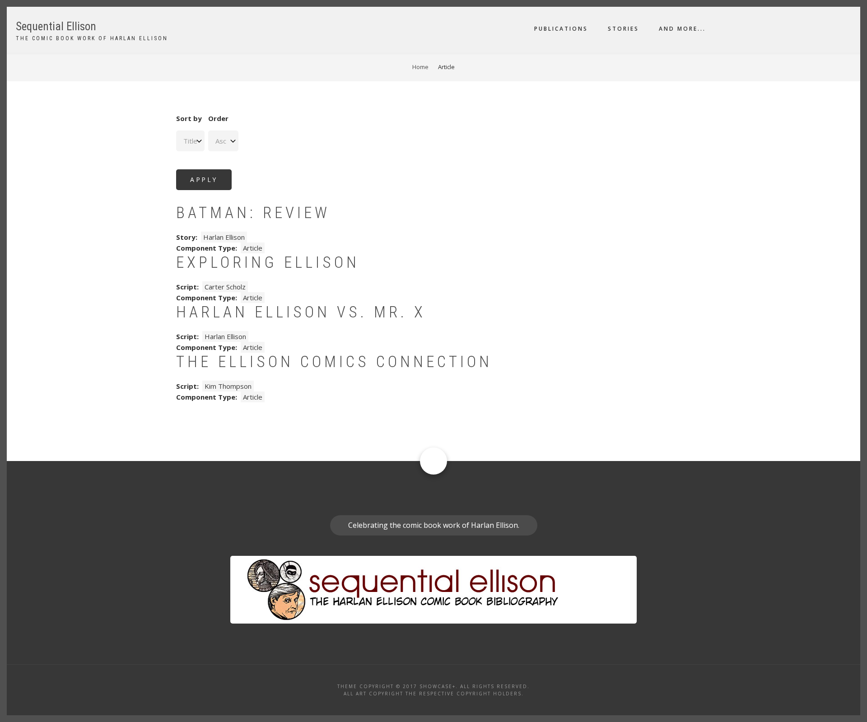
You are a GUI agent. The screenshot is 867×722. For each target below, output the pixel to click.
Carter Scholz (225, 286)
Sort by (189, 118)
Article (252, 247)
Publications (561, 29)
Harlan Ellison (224, 237)
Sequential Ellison (56, 26)
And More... (682, 29)
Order (218, 118)
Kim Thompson (228, 386)
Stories (623, 29)
